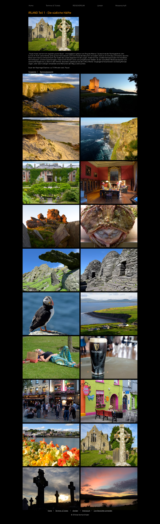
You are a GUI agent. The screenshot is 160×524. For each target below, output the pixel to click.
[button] (53, 34)
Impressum (86, 511)
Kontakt (75, 511)
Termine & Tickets (61, 511)
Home (50, 511)
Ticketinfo (32, 72)
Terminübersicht (46, 72)
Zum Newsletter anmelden (103, 511)
